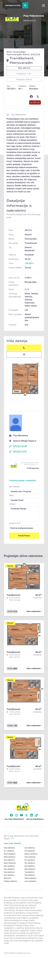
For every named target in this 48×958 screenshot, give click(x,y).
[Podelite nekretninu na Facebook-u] (32, 96)
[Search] (25, 5)
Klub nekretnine (9, 860)
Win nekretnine (30, 863)
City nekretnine (30, 848)
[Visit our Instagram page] (16, 815)
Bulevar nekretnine (31, 854)
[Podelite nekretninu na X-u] (38, 96)
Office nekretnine (9, 857)
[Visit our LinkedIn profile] (31, 815)
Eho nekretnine (30, 860)
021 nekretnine (9, 851)
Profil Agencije (33, 468)
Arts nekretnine (9, 875)
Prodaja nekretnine (10, 881)
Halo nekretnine (30, 857)
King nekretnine (9, 872)
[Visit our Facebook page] (11, 815)
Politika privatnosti (14, 819)
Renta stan (7, 878)
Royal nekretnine (9, 854)
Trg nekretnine (29, 872)
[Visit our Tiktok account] (36, 815)
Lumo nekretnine (30, 881)
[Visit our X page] (26, 815)
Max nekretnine (30, 869)
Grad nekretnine (9, 848)
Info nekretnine (30, 851)
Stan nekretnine (9, 866)
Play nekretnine (9, 869)
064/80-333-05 (29, 20)
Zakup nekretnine (30, 878)
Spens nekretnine (10, 863)
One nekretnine (30, 875)
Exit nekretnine (30, 866)
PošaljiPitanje (24, 536)
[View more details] (24, 347)
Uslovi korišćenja (35, 819)
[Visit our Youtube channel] (21, 815)
